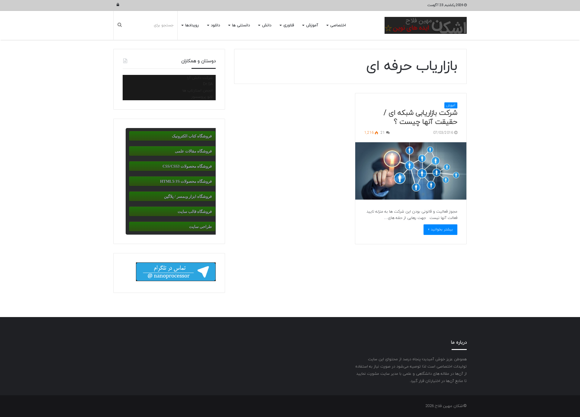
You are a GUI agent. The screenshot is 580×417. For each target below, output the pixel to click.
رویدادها (192, 25)
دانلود (215, 25)
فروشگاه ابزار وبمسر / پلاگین (188, 196)
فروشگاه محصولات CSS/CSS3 (187, 166)
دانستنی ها (241, 25)
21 (383, 132)
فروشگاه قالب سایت (195, 211)
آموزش (312, 25)
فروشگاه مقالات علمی (193, 151)
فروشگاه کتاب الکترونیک (192, 136)
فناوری (288, 25)
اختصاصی (338, 25)
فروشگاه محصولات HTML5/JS (186, 181)
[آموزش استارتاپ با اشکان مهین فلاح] (426, 25)
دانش (266, 25)
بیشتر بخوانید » (440, 229)
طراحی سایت (200, 226)
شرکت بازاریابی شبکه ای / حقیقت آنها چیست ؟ (420, 117)
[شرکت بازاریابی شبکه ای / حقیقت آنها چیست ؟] (410, 171)
